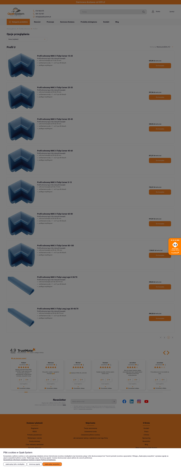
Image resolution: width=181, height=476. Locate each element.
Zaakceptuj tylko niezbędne (15, 464)
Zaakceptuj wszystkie (52, 464)
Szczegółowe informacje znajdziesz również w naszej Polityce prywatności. (29, 460)
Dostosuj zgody (34, 464)
